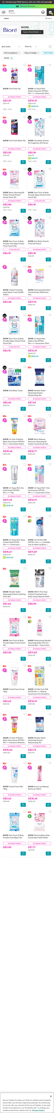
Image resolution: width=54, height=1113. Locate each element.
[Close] (11, 58)
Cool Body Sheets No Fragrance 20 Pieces (38, 142)
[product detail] (14, 75)
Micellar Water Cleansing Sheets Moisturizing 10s (37, 740)
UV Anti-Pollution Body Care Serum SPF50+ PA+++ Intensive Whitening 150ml (14, 741)
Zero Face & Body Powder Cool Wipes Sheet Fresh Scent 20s (13, 243)
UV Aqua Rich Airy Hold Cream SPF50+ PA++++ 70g (13, 490)
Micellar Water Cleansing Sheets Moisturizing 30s (37, 392)
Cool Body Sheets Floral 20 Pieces (38, 242)
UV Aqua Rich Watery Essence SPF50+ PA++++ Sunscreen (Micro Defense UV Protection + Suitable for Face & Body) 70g (39, 95)
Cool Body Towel (13, 390)
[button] (50, 12)
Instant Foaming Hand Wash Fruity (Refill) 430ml (13, 292)
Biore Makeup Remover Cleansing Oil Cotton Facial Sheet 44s (38, 441)
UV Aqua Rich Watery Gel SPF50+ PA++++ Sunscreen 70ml (38, 341)
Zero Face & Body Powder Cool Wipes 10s (13, 836)
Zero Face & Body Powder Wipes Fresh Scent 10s (14, 642)
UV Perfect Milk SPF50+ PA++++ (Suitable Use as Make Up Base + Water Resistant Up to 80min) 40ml (39, 544)
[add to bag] (23, 110)
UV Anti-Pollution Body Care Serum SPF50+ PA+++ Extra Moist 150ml (14, 441)
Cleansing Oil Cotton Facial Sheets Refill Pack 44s (39, 292)
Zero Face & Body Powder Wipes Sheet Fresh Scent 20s (39, 194)
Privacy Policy (38, 1110)
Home (6, 18)
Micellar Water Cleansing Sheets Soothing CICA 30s (14, 594)
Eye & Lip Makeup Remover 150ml (38, 788)
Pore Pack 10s (12, 89)
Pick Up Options (11, 53)
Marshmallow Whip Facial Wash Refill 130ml (39, 836)
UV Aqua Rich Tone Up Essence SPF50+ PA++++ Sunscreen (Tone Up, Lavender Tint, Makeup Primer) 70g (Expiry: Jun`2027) (39, 494)
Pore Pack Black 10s (14, 141)
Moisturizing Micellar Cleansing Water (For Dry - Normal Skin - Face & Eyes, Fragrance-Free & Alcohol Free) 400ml (39, 645)
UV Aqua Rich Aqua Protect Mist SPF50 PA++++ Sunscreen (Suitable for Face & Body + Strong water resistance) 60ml (14, 546)
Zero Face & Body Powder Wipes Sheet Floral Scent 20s (14, 341)
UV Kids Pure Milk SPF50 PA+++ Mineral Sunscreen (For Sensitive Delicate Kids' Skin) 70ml (38, 692)
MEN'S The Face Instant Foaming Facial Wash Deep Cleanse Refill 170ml (38, 595)
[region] (27, 1103)
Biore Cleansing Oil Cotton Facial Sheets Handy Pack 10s (13, 194)
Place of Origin (31, 53)
